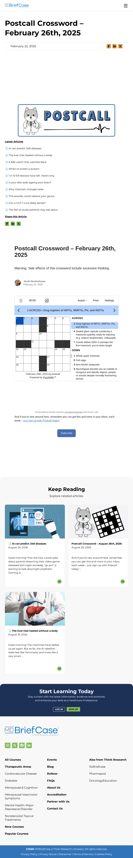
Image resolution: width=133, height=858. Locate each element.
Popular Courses (16, 833)
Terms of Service (83, 854)
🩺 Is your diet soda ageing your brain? (28, 182)
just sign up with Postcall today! (41, 420)
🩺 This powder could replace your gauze (29, 196)
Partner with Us (58, 801)
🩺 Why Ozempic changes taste (24, 189)
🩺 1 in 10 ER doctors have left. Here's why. (30, 175)
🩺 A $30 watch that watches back (25, 162)
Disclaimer (65, 854)
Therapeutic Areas (18, 766)
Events (52, 759)
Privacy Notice (48, 854)
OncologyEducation (103, 780)
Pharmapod (97, 773)
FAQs (51, 780)
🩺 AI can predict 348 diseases (23, 148)
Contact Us (55, 808)
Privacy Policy (29, 854)
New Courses (14, 826)
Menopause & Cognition (21, 787)
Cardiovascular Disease (21, 773)
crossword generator (73, 412)
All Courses (13, 759)
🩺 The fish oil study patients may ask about (31, 209)
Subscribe (66, 433)
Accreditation (56, 794)
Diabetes (11, 780)
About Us (53, 787)
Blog (50, 766)
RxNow (52, 773)
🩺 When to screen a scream (22, 168)
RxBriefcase (97, 766)
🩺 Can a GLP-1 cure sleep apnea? (25, 202)
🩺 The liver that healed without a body (28, 155)
